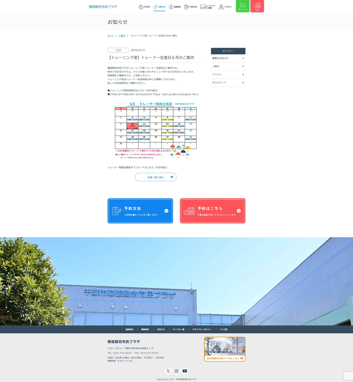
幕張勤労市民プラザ (103, 6)
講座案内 (145, 329)
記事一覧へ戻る (156, 177)
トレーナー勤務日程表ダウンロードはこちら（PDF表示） (138, 167)
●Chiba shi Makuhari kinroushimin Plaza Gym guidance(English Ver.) (153, 94)
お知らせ (161, 329)
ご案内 (215, 66)
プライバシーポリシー (202, 329)
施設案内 (129, 329)
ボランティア (219, 83)
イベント (217, 74)
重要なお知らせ (220, 58)
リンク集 (223, 329)
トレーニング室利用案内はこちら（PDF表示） (134, 90)
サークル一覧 (178, 329)
